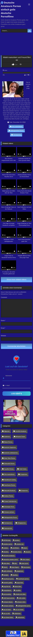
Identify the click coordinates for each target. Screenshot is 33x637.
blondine (6, 551)
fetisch (5, 567)
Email (3, 328)
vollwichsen (17, 613)
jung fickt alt (7, 586)
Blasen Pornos (8, 442)
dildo (15, 563)
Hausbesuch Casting (10, 479)
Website (3, 335)
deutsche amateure (9, 555)
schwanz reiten (21, 602)
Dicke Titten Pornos (9, 458)
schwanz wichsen (8, 605)
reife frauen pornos (9, 598)
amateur (17, 540)
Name (3, 320)
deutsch (28, 551)
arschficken (15, 548)
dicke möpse (25, 559)
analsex (6, 548)
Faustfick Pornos (8, 469)
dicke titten (7, 563)
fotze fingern (15, 567)
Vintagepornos (22, 523)
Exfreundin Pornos (9, 463)
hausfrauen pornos (23, 578)
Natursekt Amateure (9, 490)
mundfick (18, 590)
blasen (25, 548)
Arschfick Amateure (20, 431)
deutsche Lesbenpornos (11, 452)
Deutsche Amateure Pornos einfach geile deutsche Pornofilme (11, 9)
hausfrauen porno (9, 578)
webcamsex (21, 617)
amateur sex (19, 544)
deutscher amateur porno (11, 559)
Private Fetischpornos (10, 501)
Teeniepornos (17, 134)
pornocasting (7, 594)
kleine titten (18, 586)
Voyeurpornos (8, 528)
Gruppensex (23, 474)
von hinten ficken (8, 617)
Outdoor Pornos (8, 496)
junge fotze (20, 582)
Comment (4, 297)
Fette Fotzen (22, 469)
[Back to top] (27, 631)
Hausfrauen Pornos (9, 485)
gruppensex (20, 571)
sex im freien (7, 609)
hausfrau (15, 575)
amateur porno (8, 544)
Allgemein (7, 431)
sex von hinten (19, 609)
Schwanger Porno (9, 506)
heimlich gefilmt (8, 582)
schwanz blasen (8, 602)
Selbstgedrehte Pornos (17, 130)
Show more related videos (16, 279)
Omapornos (24, 490)
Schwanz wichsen (9, 512)
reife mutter (22, 598)
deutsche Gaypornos (10, 447)
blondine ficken (17, 551)
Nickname (9, 376)
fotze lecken (26, 567)
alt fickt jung (7, 540)
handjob (6, 575)
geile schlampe (8, 571)
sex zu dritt (7, 613)
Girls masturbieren (17, 126)
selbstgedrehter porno (24, 605)
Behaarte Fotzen (20, 436)
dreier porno (24, 563)
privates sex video (20, 594)
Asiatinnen (7, 436)
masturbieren (7, 590)
